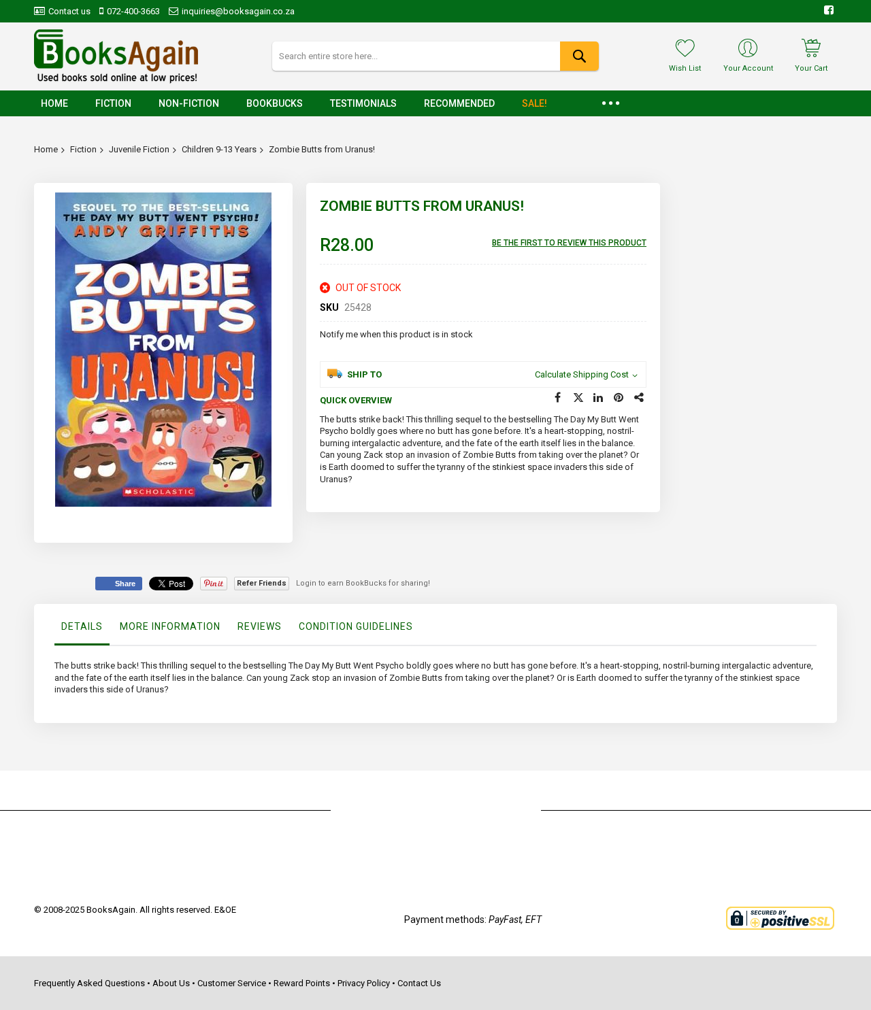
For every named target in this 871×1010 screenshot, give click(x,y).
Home (46, 149)
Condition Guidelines (356, 626)
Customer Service (231, 983)
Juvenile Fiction (139, 149)
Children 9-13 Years (219, 149)
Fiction (83, 149)
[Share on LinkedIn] (599, 398)
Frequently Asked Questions (89, 983)
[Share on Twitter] (578, 398)
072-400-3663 (133, 11)
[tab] (82, 629)
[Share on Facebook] (558, 398)
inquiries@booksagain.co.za (238, 11)
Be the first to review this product (569, 243)
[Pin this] (619, 398)
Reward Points (302, 983)
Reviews (259, 626)
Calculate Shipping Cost (582, 374)
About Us (171, 983)
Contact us (69, 11)
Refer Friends (261, 583)
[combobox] (435, 56)
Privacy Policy (364, 983)
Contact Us (419, 983)
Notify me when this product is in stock (396, 334)
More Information (170, 626)
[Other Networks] (639, 398)
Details (82, 626)
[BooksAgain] (116, 56)
